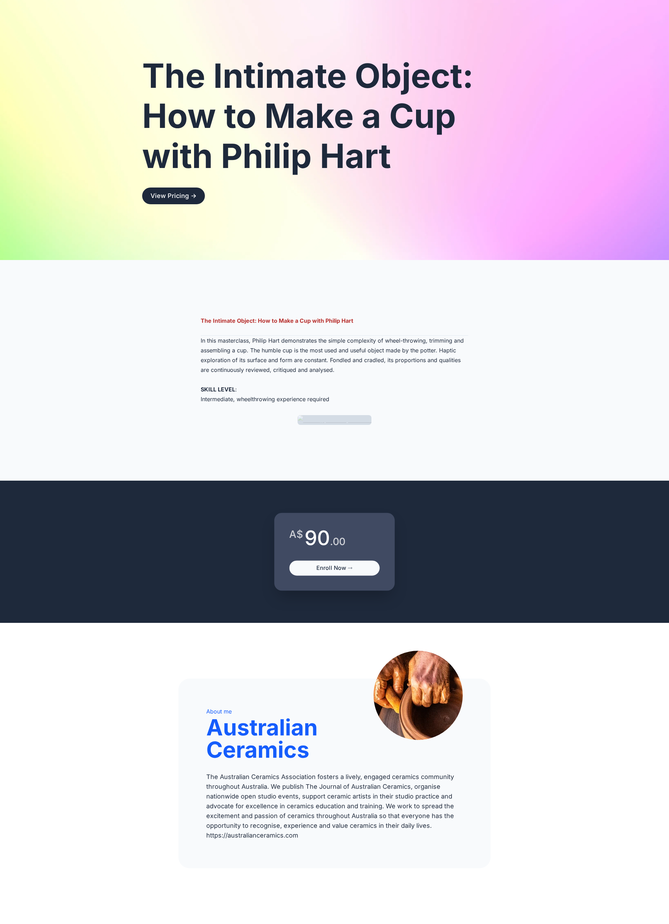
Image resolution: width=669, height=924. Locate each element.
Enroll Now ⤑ (334, 567)
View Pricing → (174, 195)
